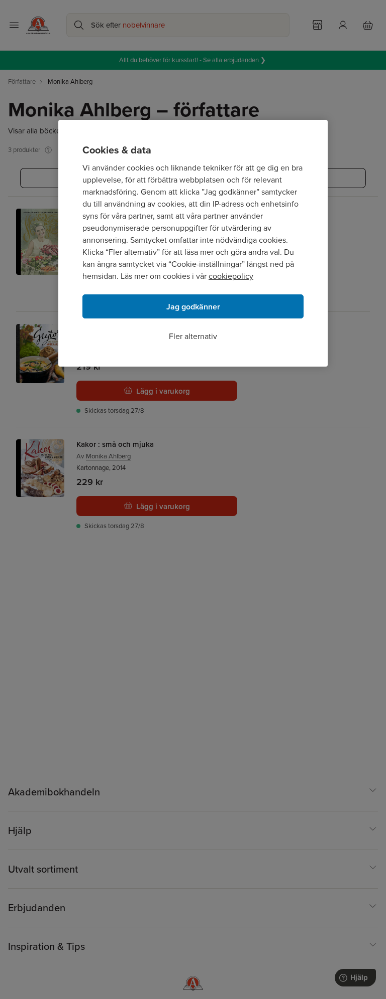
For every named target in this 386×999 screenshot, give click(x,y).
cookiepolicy (231, 276)
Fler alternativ (193, 336)
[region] (193, 243)
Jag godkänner (193, 306)
